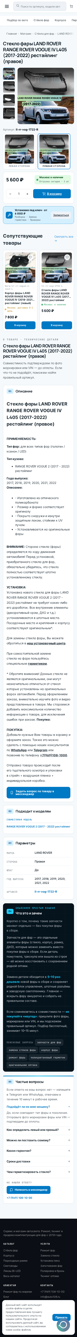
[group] (20, 291)
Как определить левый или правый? (33, 1129)
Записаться (61, 215)
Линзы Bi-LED (12, 1270)
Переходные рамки (15, 1260)
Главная (11, 33)
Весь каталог (11, 1276)
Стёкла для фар (44, 33)
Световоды (10, 1265)
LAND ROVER (66, 33)
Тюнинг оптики (49, 1276)
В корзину (54, 193)
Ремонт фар (47, 1250)
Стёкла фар (41, 20)
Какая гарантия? (19, 1150)
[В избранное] (31, 257)
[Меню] (7, 6)
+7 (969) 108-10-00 (19, 1197)
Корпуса (60, 20)
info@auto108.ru (50, 1296)
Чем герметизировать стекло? (29, 1172)
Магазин (25, 33)
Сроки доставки (18, 1161)
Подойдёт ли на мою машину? (28, 1106)
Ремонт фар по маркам (17, 1291)
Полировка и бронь (52, 1270)
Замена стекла (49, 1255)
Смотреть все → (63, 238)
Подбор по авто (17, 20)
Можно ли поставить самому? (28, 1140)
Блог (6, 1296)
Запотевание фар (51, 1265)
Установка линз (50, 1260)
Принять (61, 1317)
